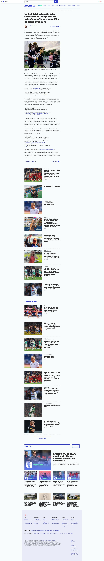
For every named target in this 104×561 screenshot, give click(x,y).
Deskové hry (56, 533)
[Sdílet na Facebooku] (58, 161)
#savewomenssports (29, 142)
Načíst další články (42, 438)
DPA (43, 540)
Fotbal (44, 5)
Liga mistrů (46, 168)
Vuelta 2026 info (36, 519)
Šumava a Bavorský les (65, 522)
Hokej (49, 5)
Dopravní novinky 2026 (74, 522)
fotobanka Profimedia (51, 540)
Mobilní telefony (35, 533)
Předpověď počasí (38, 530)
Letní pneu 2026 (73, 519)
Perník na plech (54, 526)
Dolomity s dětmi (64, 526)
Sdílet (57, 26)
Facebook (73, 541)
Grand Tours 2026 (36, 526)
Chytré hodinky (64, 533)
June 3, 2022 (27, 146)
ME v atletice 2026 (46, 523)
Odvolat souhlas (74, 553)
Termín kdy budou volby (28, 523)
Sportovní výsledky (48, 201)
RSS (72, 540)
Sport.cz (35, 25)
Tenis (53, 5)
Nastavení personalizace (75, 554)
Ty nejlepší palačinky (55, 519)
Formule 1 (44, 524)
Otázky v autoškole (74, 524)
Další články (75, 446)
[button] (42, 54)
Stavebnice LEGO (41, 533)
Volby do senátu (27, 524)
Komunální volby (27, 526)
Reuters (46, 540)
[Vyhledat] (56, 1)
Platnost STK (73, 526)
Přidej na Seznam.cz (74, 546)
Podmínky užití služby (74, 548)
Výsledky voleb (26, 522)
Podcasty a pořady (71, 5)
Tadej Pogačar (36, 523)
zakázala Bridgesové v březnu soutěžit (45, 149)
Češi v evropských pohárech (55, 530)
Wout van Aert (36, 524)
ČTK (42, 540)
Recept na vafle (54, 524)
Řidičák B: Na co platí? (74, 523)
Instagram (73, 542)
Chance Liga (46, 387)
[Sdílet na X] (59, 161)
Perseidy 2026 (43, 530)
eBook (53, 26)
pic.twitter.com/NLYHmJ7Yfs (41, 113)
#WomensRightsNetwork (39, 142)
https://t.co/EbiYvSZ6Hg (29, 113)
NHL (44, 526)
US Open (46, 217)
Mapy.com (33, 530)
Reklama (72, 545)
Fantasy (39, 5)
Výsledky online (62, 5)
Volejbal (45, 305)
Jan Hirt (35, 522)
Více (78, 5)
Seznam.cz (100, 1)
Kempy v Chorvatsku (65, 519)
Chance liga (45, 519)
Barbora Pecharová (31, 25)
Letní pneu (52, 533)
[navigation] (1, 1)
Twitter (72, 544)
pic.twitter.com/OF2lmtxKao (30, 143)
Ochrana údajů (73, 549)
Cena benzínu (48, 530)
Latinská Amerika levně (65, 524)
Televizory (60, 533)
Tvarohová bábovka (55, 523)
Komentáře (28, 446)
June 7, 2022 (44, 95)
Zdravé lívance (54, 522)
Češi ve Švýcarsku (64, 523)
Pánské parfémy (70, 533)
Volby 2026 (26, 519)
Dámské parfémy (47, 533)
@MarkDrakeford (36, 88)
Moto (57, 5)
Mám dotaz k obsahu (74, 550)
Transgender (34, 164)
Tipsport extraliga (46, 522)
